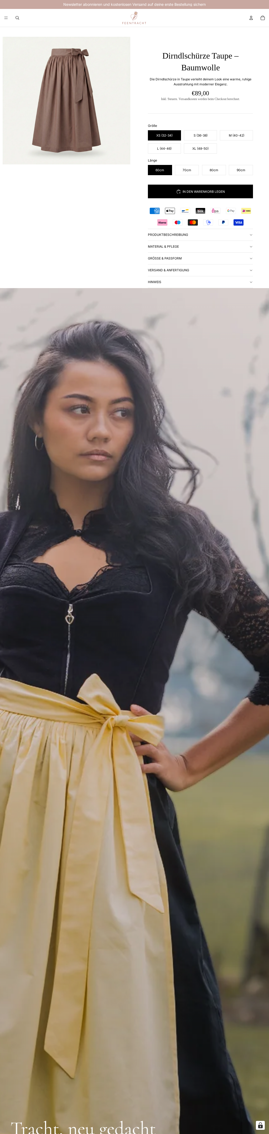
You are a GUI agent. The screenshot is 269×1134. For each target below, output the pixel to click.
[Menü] (6, 18)
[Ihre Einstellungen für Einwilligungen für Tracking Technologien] (260, 1125)
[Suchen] (17, 18)
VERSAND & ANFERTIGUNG (168, 270)
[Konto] (251, 18)
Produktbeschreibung (168, 235)
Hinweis (154, 282)
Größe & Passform (165, 258)
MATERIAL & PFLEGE (163, 246)
